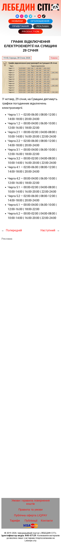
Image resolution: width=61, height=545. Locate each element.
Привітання (20, 26)
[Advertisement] (30, 369)
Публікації (31, 520)
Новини (17, 21)
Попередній (14, 230)
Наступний (47, 230)
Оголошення (40, 21)
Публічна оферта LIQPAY (30, 515)
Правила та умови (30, 509)
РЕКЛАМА (43, 26)
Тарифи (15, 520)
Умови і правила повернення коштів (30, 502)
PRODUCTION (30, 31)
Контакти (47, 520)
